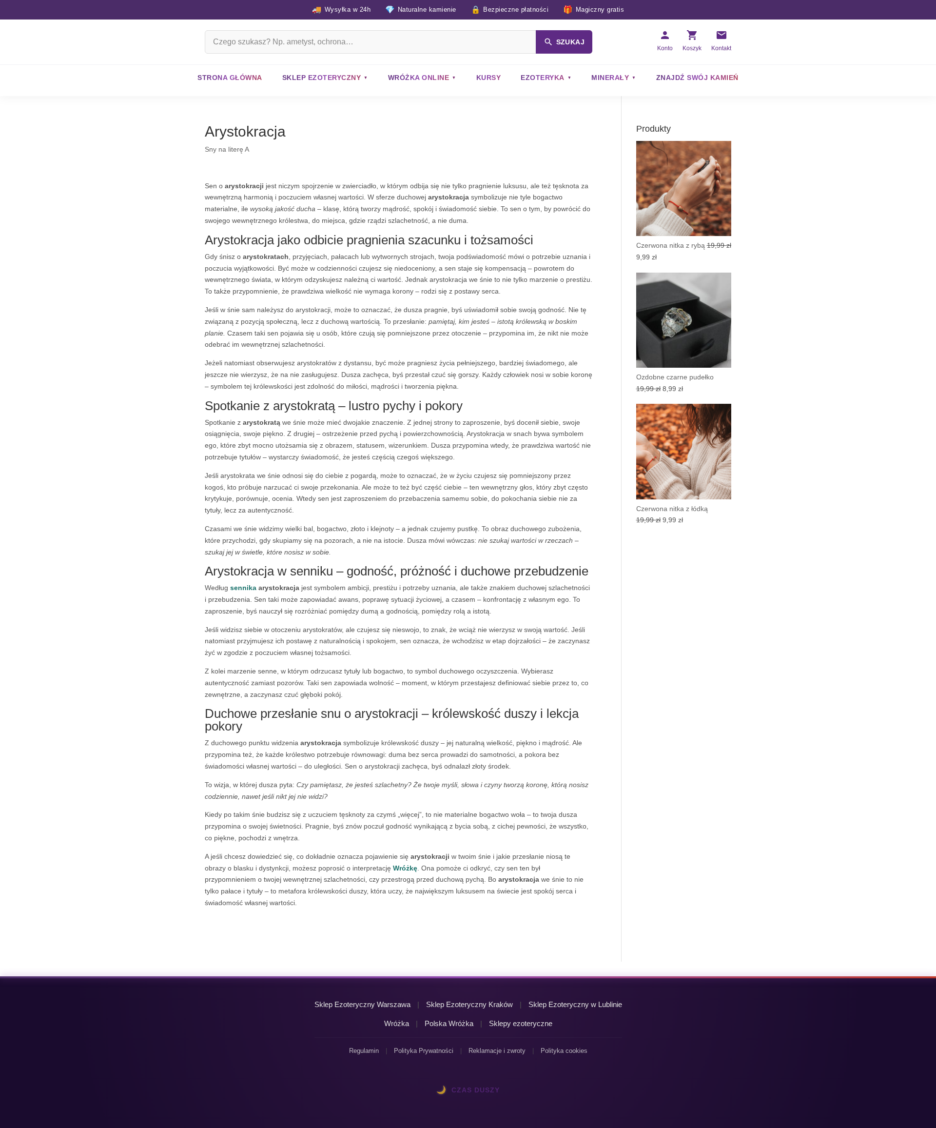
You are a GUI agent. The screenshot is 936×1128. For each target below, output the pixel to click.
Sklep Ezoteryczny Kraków (469, 1004)
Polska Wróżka (449, 1023)
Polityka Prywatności (423, 1050)
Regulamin (364, 1050)
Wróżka (396, 1023)
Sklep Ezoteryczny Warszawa (362, 1004)
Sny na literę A (227, 149)
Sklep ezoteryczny (321, 77)
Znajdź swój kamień (697, 77)
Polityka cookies (564, 1050)
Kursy (488, 77)
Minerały (610, 77)
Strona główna (229, 77)
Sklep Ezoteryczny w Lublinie (575, 1004)
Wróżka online (418, 77)
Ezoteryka (543, 77)
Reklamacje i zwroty (497, 1050)
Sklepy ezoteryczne (520, 1023)
